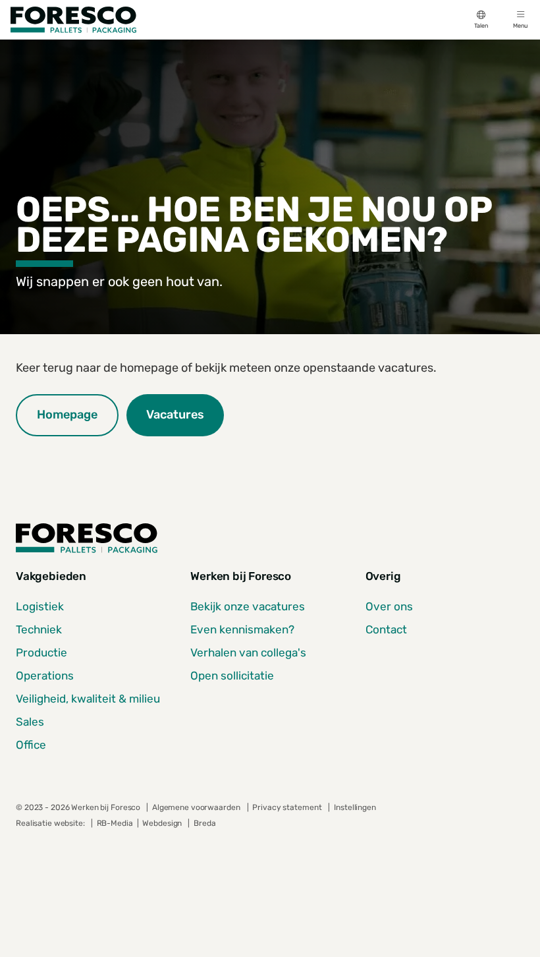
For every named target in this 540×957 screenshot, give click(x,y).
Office (31, 744)
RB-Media (115, 823)
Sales (30, 721)
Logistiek (40, 606)
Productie (41, 652)
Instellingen (354, 807)
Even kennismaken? (242, 629)
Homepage (67, 414)
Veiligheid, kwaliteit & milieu (88, 698)
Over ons (389, 606)
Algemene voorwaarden (196, 807)
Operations (45, 675)
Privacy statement (286, 807)
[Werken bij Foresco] (73, 20)
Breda (204, 823)
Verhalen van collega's (248, 652)
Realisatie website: (51, 823)
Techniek (39, 629)
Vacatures (175, 414)
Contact (386, 629)
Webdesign (163, 823)
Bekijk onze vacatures (247, 606)
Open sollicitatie (232, 675)
